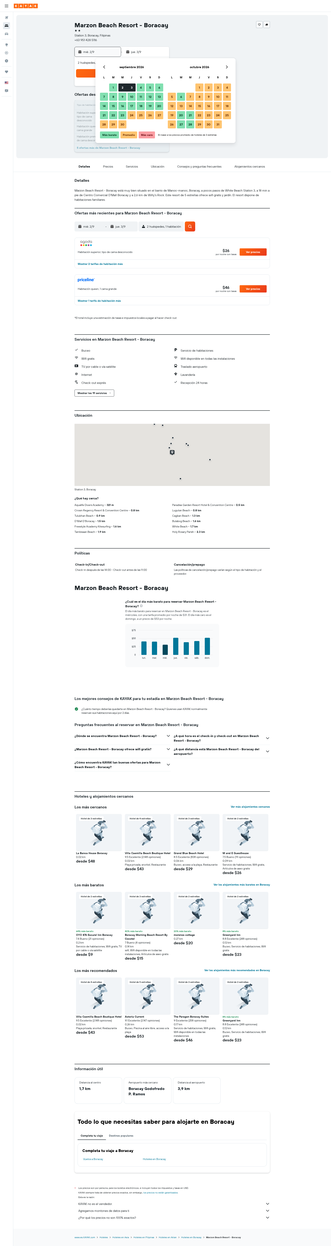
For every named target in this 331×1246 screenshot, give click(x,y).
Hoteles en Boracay (154, 1159)
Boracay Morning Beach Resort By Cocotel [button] (146, 936)
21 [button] (104, 115)
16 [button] (122, 106)
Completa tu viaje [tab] (92, 1135)
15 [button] (113, 106)
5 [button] (150, 87)
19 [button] (150, 106)
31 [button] (217, 124)
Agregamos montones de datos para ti (103, 1211)
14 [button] (104, 106)
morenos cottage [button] (184, 935)
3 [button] (132, 87)
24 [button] (131, 115)
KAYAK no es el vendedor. (95, 1204)
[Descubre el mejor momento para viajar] (6, 61)
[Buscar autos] (6, 34)
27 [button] (159, 115)
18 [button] (140, 106)
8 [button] (113, 97)
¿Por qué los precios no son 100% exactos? (107, 1218)
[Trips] (6, 72)
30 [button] (122, 124)
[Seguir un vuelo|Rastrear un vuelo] (6, 53)
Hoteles (104, 1237)
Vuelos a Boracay (93, 1159)
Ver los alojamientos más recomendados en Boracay (237, 970)
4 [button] (141, 87)
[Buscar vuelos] (6, 17)
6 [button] (159, 87)
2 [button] (122, 87)
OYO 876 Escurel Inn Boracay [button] (94, 935)
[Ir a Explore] (6, 45)
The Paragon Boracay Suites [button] (191, 1016)
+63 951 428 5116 (86, 40)
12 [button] (150, 97)
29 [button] (113, 124)
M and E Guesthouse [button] (236, 853)
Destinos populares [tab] (121, 1135)
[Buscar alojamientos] (6, 26)
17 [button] (131, 106)
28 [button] (104, 124)
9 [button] (122, 97)
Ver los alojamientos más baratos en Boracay (242, 884)
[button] (6, 6)
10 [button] (131, 97)
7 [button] (104, 97)
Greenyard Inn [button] (231, 935)
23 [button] (122, 115)
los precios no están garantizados (160, 1192)
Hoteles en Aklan (168, 1237)
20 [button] (159, 106)
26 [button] (150, 115)
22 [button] (113, 115)
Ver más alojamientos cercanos (250, 806)
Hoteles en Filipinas (144, 1237)
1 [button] (113, 87)
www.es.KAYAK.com (85, 1237)
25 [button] (141, 115)
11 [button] (141, 97)
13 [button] (159, 97)
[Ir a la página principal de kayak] (26, 6)
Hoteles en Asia (120, 1237)
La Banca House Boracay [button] (91, 853)
